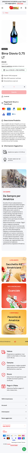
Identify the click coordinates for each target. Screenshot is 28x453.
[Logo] (14, 8)
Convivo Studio (14, 445)
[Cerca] (3, 13)
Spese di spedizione (7, 66)
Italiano (5, 432)
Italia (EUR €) (6, 426)
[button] (21, 8)
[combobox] (14, 13)
